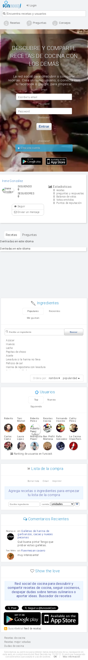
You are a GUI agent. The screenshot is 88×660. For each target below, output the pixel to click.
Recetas (11, 235)
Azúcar (10, 340)
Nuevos (51, 399)
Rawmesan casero (33, 550)
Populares (33, 311)
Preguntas (29, 235)
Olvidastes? (44, 117)
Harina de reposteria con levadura (25, 367)
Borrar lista (33, 481)
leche (9, 348)
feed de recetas (32, 628)
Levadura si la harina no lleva (23, 359)
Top (36, 399)
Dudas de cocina (14, 645)
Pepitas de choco (16, 351)
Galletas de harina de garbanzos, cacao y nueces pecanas (35, 534)
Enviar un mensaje (28, 212)
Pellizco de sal (14, 363)
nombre (53, 378)
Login (33, 5)
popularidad (70, 378)
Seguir (21, 206)
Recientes (54, 311)
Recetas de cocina (13, 4)
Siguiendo (36, 406)
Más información (71, 657)
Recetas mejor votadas (17, 641)
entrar (44, 126)
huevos (10, 344)
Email (46, 481)
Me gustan (33, 318)
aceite (9, 355)
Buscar (73, 332)
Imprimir (57, 481)
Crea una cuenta (30, 148)
